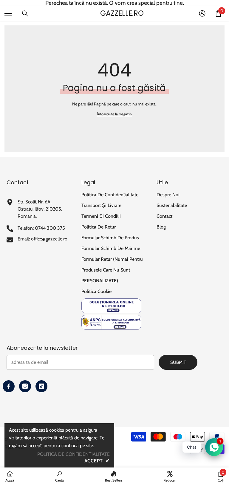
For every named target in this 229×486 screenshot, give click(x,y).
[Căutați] (25, 13)
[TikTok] (41, 386)
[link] (59, 476)
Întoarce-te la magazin (114, 114)
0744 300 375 (50, 228)
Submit (178, 362)
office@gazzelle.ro (49, 239)
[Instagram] (25, 386)
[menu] (8, 13)
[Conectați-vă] (202, 13)
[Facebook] (9, 386)
